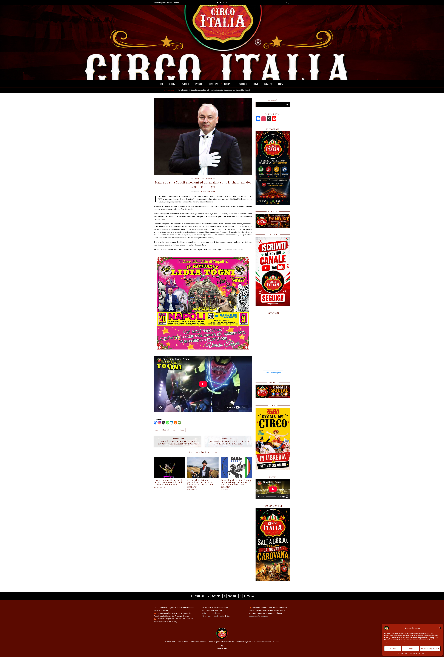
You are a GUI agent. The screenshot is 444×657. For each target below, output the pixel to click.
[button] (439, 628)
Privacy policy (207, 616)
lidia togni (165, 430)
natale (174, 430)
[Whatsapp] (167, 422)
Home (161, 84)
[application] (273, 489)
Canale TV (268, 84)
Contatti (177, 3)
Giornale (172, 84)
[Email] (179, 422)
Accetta (393, 648)
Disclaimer (216, 613)
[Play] (258, 496)
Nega (411, 648)
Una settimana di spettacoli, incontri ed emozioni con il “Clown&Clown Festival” (168, 482)
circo (157, 430)
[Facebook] (155, 422)
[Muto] (283, 496)
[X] (163, 422)
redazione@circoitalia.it (163, 3)
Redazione (195, 191)
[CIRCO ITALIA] (222, 633)
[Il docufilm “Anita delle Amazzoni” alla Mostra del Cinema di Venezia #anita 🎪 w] (264, 323)
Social (255, 84)
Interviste (228, 84)
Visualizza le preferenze (430, 648)
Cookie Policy (402, 653)
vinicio (182, 430)
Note (229, 616)
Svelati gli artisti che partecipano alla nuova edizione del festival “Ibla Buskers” (200, 483)
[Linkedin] (171, 422)
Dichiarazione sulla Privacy (417, 653)
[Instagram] (159, 422)
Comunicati (214, 84)
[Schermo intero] (287, 496)
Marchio (185, 84)
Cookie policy (219, 616)
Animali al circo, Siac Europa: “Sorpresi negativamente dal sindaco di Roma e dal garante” (236, 483)
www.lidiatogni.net (235, 249)
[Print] (175, 422)
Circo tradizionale (168, 90)
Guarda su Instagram (273, 373)
